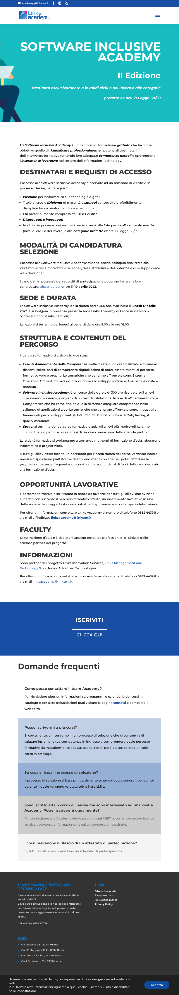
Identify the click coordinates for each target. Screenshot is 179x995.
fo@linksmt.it (105, 895)
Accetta (157, 985)
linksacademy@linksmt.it (71, 518)
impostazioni (26, 991)
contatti (119, 703)
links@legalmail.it (106, 899)
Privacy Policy (104, 904)
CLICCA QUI (89, 634)
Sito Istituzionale (105, 891)
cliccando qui (50, 287)
